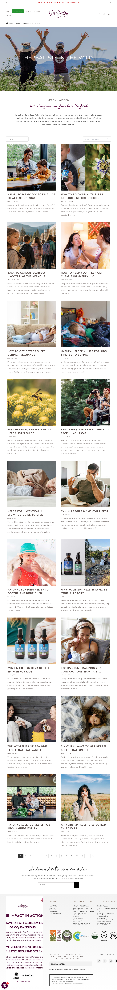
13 (82, 856)
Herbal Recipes (78, 918)
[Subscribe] (76, 885)
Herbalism (76, 921)
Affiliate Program (55, 913)
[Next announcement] (110, 2)
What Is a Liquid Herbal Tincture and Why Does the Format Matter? (82, 908)
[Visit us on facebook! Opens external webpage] (105, 961)
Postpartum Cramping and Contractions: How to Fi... (81, 669)
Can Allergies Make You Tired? (84, 511)
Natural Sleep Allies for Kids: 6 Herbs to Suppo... (84, 352)
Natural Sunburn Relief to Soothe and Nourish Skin (28, 591)
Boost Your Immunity (80, 913)
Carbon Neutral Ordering (81, 923)
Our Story (52, 905)
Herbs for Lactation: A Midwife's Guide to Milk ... (26, 512)
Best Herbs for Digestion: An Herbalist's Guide (29, 431)
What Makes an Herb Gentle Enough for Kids (28, 669)
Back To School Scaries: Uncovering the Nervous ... (27, 274)
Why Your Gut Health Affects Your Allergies (84, 591)
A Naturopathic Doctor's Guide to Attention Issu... (31, 196)
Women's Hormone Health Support (82, 915)
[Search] (108, 139)
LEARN (17, 23)
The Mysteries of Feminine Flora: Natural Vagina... (27, 748)
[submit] (89, 964)
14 (87, 856)
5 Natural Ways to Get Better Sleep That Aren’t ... (84, 748)
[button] (8, 11)
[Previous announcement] (6, 2)
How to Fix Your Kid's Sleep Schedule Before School (82, 196)
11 (72, 856)
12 (77, 856)
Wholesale (53, 910)
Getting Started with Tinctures (83, 911)
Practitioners (53, 911)
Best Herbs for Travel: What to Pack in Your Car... (85, 431)
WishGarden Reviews (80, 924)
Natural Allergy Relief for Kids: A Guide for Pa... (28, 826)
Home (10, 23)
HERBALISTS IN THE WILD (32, 23)
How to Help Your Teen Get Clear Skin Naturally (82, 274)
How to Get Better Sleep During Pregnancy (26, 352)
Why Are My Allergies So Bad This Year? (83, 826)
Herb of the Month (79, 905)
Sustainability (77, 919)
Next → (94, 856)
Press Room (53, 906)
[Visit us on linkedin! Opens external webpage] (111, 961)
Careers (52, 908)
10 (67, 856)
